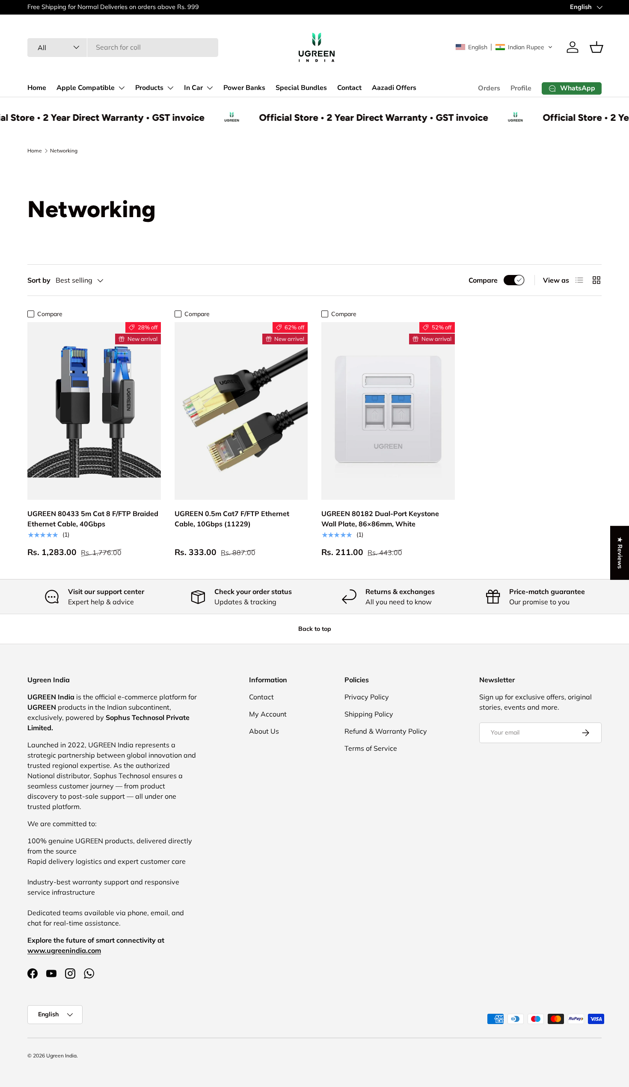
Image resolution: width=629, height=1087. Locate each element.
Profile (520, 88)
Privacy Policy (366, 697)
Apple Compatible (85, 88)
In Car (193, 88)
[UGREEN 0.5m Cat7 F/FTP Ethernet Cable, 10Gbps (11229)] (241, 411)
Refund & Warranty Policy (385, 731)
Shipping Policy (368, 714)
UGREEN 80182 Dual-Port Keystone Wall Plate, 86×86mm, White (380, 518)
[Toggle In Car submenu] (210, 88)
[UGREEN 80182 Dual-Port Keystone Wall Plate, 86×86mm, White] (388, 411)
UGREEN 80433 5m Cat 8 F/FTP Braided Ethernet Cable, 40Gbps (92, 518)
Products (149, 88)
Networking (63, 150)
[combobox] (122, 47)
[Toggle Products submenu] (170, 88)
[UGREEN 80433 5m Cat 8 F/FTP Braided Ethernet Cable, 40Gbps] (94, 411)
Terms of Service (370, 748)
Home (36, 88)
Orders (489, 88)
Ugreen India (61, 1055)
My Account (268, 714)
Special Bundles (301, 88)
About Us (264, 731)
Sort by (38, 280)
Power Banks (244, 88)
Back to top (314, 629)
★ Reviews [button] (620, 553)
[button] (504, 47)
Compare (483, 280)
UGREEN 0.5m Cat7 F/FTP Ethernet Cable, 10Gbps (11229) (232, 518)
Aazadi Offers (394, 88)
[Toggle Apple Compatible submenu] (121, 88)
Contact (349, 88)
